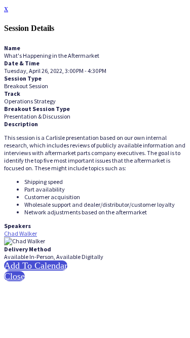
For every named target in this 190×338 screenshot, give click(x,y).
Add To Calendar (35, 265)
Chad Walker (20, 233)
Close (14, 276)
